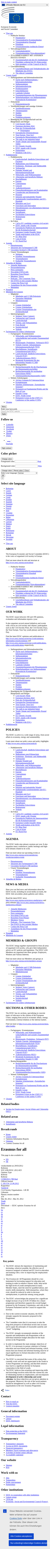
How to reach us (12, 1401)
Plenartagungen (17, 245)
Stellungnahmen (22, 84)
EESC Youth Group (23, 396)
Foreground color (7, 461)
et (1, 1225)
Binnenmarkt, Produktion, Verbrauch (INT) (32, 343)
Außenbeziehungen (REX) (26, 358)
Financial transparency (14, 1448)
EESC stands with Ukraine (26, 148)
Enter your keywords (9, 409)
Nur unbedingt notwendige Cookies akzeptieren (28, 1543)
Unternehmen (21, 184)
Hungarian (10, 515)
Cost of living (21, 239)
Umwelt (19, 186)
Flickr (8, 436)
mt (2, 1241)
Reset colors (18, 471)
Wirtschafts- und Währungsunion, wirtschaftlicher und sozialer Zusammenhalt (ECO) (32, 338)
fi (1, 1228)
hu (2, 1232)
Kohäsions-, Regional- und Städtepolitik (31, 166)
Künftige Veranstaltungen (25, 256)
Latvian (9, 522)
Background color (8, 466)
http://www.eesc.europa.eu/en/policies (22, 743)
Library (9, 1419)
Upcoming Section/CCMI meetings (24, 250)
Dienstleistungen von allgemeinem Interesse (32, 208)
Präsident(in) (20, 38)
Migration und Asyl (23, 203)
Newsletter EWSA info (19, 272)
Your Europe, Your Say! (25, 135)
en (2, 1221)
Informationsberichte (23, 86)
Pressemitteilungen (18, 267)
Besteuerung (20, 217)
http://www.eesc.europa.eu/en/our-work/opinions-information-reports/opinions (25, 639)
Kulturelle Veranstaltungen (26, 261)
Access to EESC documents (16, 1446)
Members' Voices (17, 276)
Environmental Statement (15, 1433)
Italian (8, 517)
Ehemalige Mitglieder (24, 298)
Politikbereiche (11, 155)
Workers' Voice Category (25, 316)
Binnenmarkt (20, 210)
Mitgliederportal (22, 301)
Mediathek (15, 287)
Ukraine (9, 402)
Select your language (9, 473)
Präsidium (19, 44)
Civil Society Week (23, 124)
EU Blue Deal (21, 237)
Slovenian (9, 537)
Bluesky (9, 433)
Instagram (10, 427)
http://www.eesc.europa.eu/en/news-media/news (24, 900)
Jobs (7, 1478)
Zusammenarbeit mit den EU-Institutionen (32, 60)
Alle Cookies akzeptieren (21, 1536)
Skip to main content (9, 2)
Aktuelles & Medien (13, 263)
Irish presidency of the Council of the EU (31, 64)
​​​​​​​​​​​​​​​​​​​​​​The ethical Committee (24, 73)
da (2, 1214)
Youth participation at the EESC (28, 234)
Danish (8, 493)
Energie (18, 181)
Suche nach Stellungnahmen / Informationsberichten (27, 81)
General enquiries (12, 1406)
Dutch (8, 526)
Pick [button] (39, 461)
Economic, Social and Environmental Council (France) (27, 1502)
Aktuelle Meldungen (18, 265)
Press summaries (17, 270)
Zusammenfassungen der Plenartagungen (31, 95)
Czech (8, 491)
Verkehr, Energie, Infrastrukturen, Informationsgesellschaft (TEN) (28, 346)
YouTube (9, 444)
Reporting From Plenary (20, 274)
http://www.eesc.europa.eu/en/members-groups (24, 961)
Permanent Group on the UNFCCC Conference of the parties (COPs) (29, 399)
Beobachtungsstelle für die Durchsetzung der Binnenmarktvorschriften (31, 368)
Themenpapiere (21, 111)
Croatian (9, 513)
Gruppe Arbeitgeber (23, 305)
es (2, 1223)
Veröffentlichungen (23, 108)
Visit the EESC (11, 1404)
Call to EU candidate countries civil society (32, 223)
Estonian (9, 504)
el (1, 1219)
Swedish (9, 539)
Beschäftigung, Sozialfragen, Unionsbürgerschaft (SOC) (27, 350)
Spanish (9, 502)
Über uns (9, 33)
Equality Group (21, 393)
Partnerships (20, 150)
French (8, 508)
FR (7, 1162)
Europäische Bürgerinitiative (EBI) (29, 137)
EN (7, 1159)
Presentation (25, 130)
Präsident (9, 290)
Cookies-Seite (16, 1518)
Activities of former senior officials (19, 1453)
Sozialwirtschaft (22, 327)
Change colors (7, 459)
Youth (3, 1201)
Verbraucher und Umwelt (25, 318)
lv (1, 1239)
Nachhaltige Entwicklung (25, 214)
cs (2, 1212)
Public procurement (13, 1482)
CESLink (9, 1499)
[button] (6, 1390)
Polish (8, 528)
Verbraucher (20, 168)
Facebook (10, 429)
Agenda (9, 243)
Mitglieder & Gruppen (14, 292)
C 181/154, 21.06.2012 (10, 1183)
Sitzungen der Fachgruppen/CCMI (24, 248)
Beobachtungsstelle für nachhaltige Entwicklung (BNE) (29, 372)
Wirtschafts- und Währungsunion (28, 175)
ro (2, 1250)
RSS (7, 1467)
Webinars (19, 254)
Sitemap (9, 1465)
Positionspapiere (22, 89)
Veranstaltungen (22, 259)
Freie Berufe (20, 325)
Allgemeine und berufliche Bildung (29, 177)
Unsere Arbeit (11, 75)
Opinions (9, 1141)
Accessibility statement (14, 1455)
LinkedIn (9, 425)
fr (1, 1230)
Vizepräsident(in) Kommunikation (29, 40)
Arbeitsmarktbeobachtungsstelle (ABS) (31, 376)
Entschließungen (22, 91)
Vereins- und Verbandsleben (26, 323)
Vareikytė (4, 1188)
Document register (13, 1416)
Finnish (9, 506)
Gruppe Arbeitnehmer (24, 307)
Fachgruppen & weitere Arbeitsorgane (20, 332)
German (9, 495)
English (9, 500)
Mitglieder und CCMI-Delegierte (28, 296)
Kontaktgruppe (21, 382)
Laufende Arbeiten (23, 93)
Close (27, 471)
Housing (19, 195)
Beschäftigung (21, 179)
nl (1, 1243)
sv (2, 1256)
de (2, 1217)
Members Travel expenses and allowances (22, 1450)
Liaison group (11, 1497)
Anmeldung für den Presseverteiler (24, 285)
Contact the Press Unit (19, 283)
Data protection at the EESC (17, 1431)
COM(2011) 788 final (9, 1179)
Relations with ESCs (23, 153)
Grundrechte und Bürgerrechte (27, 192)
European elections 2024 (25, 126)
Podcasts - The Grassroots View (23, 278)
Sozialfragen (20, 212)
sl (1, 1254)
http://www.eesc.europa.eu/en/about (19, 562)
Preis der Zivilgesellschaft (25, 128)
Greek (8, 497)
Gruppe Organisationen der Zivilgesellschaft (26, 310)
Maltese (9, 524)
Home (8, 1134)
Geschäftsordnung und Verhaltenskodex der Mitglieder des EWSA (32, 70)
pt (1, 1247)
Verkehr (19, 219)
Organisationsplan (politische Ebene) (30, 47)
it (1, 1234)
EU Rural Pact (21, 241)
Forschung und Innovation (26, 206)
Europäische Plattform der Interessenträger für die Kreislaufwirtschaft (32, 229)
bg (2, 1210)
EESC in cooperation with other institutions (22, 1495)
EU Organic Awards (23, 146)
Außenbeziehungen (23, 188)
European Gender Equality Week (28, 232)
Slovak (8, 535)
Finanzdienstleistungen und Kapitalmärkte (32, 190)
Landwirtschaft (21, 320)
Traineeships (10, 1480)
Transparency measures (15, 1444)
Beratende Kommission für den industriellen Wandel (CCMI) (27, 361)
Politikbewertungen (23, 117)
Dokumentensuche (23, 104)
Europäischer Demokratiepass (27, 133)
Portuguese (10, 530)
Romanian (10, 533)
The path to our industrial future (28, 139)
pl (1, 1245)
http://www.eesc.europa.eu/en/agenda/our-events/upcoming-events (22, 856)
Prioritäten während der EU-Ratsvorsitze (31, 62)
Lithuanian (10, 519)
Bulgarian (9, 488)
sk (2, 1252)
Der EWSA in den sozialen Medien (24, 281)
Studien (18, 113)
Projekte (19, 115)
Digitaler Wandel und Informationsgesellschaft (25, 171)
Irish (7, 511)
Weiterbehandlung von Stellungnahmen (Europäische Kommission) (31, 98)
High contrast (6, 448)
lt (1, 1236)
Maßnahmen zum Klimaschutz (27, 164)
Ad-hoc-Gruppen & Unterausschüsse (30, 380)
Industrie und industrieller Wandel (28, 197)
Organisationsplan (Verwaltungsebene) (30, 53)
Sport (3, 1203)
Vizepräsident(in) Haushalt (26, 42)
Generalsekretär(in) (23, 51)
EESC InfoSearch (13, 1421)
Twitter (9, 431)
